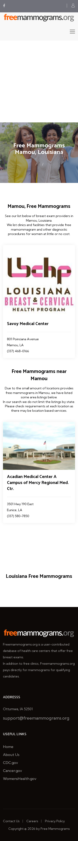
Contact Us (11, 821)
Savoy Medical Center (28, 323)
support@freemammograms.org (36, 718)
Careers (32, 821)
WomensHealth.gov (19, 778)
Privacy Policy (55, 821)
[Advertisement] (39, 81)
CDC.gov (10, 762)
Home (8, 746)
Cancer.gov (12, 770)
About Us (11, 754)
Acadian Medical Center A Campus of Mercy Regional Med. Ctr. (38, 482)
